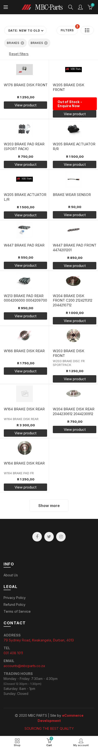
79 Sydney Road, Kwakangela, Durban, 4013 (39, 640)
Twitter (49, 536)
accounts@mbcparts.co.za (24, 666)
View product (75, 429)
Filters (69, 29)
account (80, 7)
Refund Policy (14, 604)
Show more (49, 505)
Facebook (37, 536)
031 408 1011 (13, 653)
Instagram (61, 536)
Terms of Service (17, 611)
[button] (87, 30)
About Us (11, 575)
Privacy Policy (15, 598)
